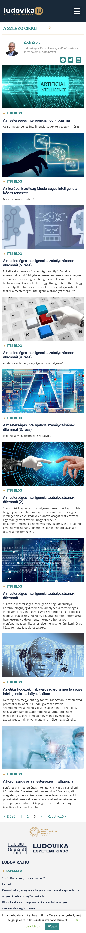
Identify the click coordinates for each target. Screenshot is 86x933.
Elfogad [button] (52, 926)
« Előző (9, 816)
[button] (77, 11)
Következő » (57, 816)
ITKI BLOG (14, 113)
